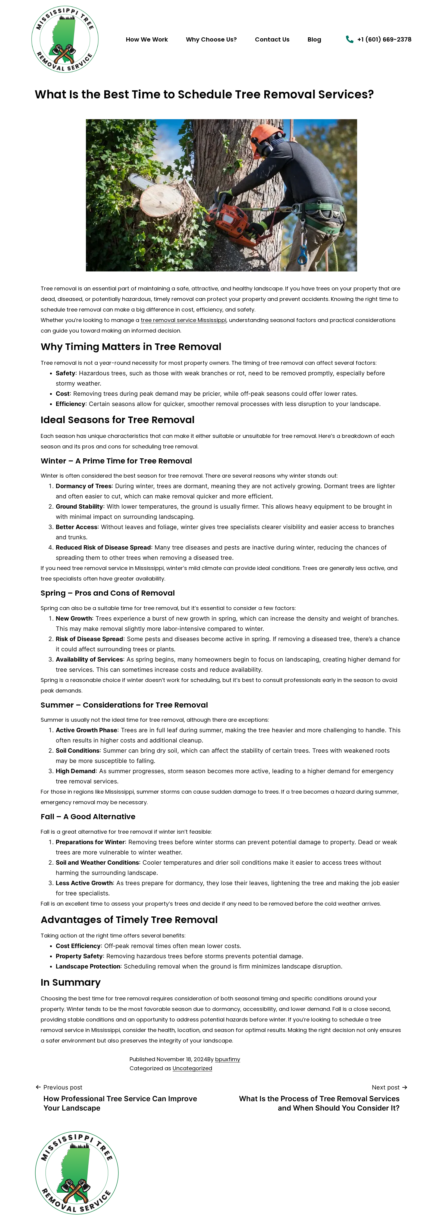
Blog (314, 39)
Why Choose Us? (211, 39)
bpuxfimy (227, 1059)
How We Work (147, 39)
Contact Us (272, 39)
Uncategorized (192, 1068)
